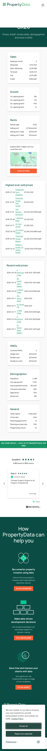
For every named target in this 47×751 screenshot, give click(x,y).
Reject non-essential (23, 733)
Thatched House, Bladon (19, 238)
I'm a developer (23, 638)
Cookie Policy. (17, 718)
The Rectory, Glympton (19, 212)
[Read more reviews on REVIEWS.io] (33, 507)
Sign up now (24, 171)
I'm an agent (23, 687)
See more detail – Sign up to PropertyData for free (23, 444)
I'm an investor (23, 589)
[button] (4, 484)
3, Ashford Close (20, 319)
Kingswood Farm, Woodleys (19, 192)
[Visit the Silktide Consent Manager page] (38, 742)
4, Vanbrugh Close (20, 272)
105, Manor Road (19, 298)
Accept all (23, 726)
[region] (23, 483)
